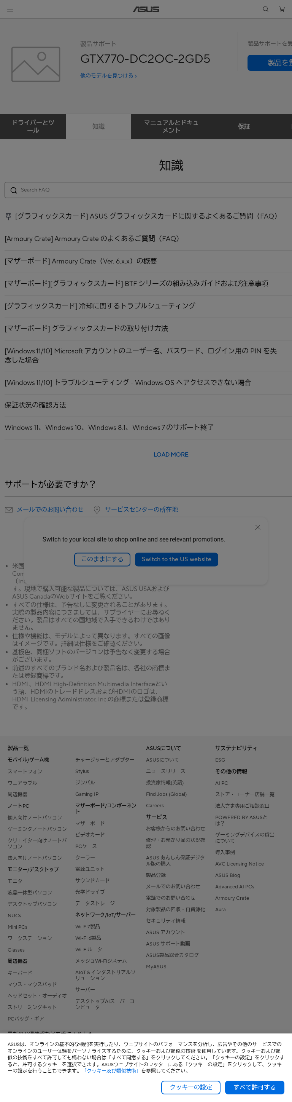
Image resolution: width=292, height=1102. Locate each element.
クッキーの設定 (191, 1087)
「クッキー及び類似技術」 (111, 1071)
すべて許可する (254, 1087)
